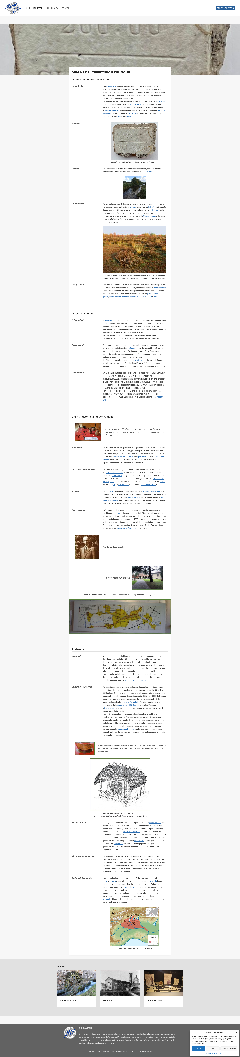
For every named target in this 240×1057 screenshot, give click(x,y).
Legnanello (152, 881)
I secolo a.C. (123, 485)
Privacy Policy (218, 1053)
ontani (156, 297)
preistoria (142, 457)
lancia (105, 881)
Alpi (119, 116)
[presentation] (76, 983)
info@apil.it (161, 1040)
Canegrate (118, 844)
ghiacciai (132, 113)
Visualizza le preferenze (229, 1048)
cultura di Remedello (114, 473)
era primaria (111, 86)
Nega (212, 1048)
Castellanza (117, 476)
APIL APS (65, 8)
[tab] (86, 85)
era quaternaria (136, 104)
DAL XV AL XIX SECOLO (70, 1000)
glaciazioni (161, 101)
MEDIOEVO (108, 1000)
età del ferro (139, 841)
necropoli (116, 513)
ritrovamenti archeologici (122, 457)
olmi (144, 297)
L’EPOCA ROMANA (155, 1000)
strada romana (134, 497)
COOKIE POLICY (147, 1051)
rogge (131, 288)
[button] (236, 1033)
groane (133, 207)
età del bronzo (155, 823)
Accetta (198, 1048)
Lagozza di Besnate (126, 729)
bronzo (113, 881)
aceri (150, 297)
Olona (149, 172)
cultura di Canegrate (131, 832)
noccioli (133, 297)
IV (114, 485)
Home (27, 8)
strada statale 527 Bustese (128, 705)
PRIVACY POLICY (135, 1051)
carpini (118, 297)
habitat (151, 207)
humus (155, 210)
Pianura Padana (111, 110)
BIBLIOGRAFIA (52, 8)
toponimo (108, 320)
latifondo (131, 348)
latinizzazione (140, 360)
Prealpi (130, 116)
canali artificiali (160, 288)
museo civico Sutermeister (128, 528)
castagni (125, 297)
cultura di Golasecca (131, 887)
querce (105, 297)
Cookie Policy (209, 1053)
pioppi (139, 297)
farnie (111, 297)
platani (150, 294)
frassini (157, 294)
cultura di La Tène (148, 485)
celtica (162, 482)
